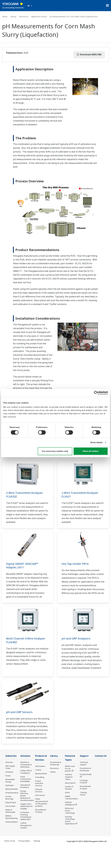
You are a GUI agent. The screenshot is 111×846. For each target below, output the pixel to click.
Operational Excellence (25, 786)
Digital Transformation (71, 797)
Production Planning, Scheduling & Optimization (25, 815)
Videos (53, 772)
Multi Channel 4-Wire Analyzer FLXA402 (25, 640)
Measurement (41, 773)
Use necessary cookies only (55, 451)
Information (40, 766)
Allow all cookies (91, 451)
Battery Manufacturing (11, 817)
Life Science (40, 795)
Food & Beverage (9, 797)
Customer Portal (84, 781)
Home (4, 16)
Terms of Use (9, 841)
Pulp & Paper (10, 802)
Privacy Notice (24, 841)
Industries (11, 755)
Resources (23, 16)
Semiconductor (11, 822)
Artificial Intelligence (70, 803)
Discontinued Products (40, 810)
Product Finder (86, 774)
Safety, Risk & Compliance (26, 771)
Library (13, 16)
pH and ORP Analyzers (76, 638)
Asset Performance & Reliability (25, 778)
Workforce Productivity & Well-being (26, 764)
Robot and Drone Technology (70, 810)
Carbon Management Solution (25, 825)
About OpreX (70, 783)
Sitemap (36, 841)
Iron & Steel (10, 806)
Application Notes (39, 16)
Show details (96, 442)
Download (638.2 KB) (90, 54)
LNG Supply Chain (10, 767)
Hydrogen (9, 785)
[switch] (42, 432)
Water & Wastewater (10, 811)
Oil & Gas (9, 762)
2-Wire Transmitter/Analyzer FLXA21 (80, 494)
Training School (83, 793)
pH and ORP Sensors (19, 712)
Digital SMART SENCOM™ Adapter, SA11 (22, 565)
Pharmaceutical (11, 792)
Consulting (39, 777)
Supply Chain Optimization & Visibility (26, 806)
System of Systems (69, 787)
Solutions (25, 755)
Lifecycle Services (38, 790)
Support (84, 755)
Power (8, 775)
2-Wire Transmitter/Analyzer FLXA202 (24, 494)
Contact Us (101, 755)
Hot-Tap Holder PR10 (75, 564)
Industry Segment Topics (68, 776)
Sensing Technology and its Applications (70, 820)
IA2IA (67, 792)
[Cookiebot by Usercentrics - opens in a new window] (96, 393)
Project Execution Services (39, 783)
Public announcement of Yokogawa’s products (41, 802)
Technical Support (84, 763)
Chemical (9, 772)
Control (38, 770)
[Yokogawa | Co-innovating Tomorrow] (13, 5)
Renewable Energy (10, 780)
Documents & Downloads (55, 763)
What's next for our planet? (70, 768)
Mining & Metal (11, 789)
